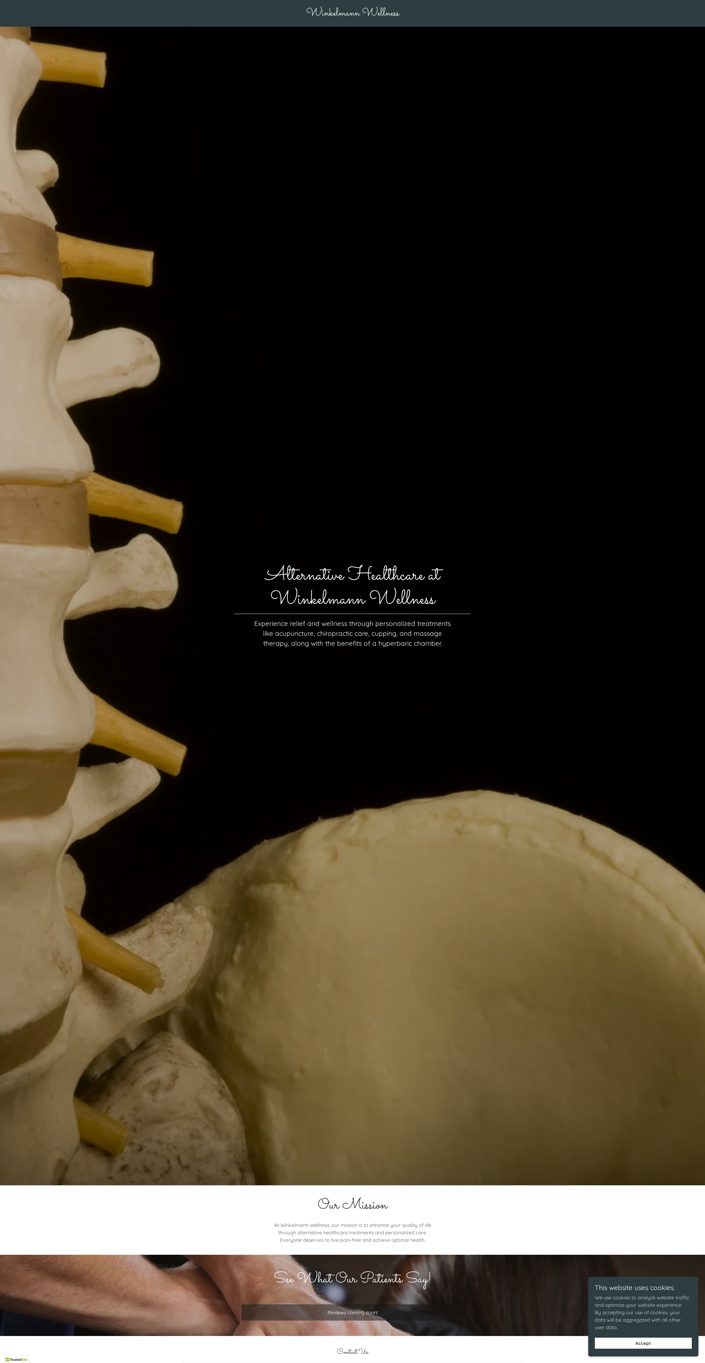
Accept (643, 1343)
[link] (352, 13)
